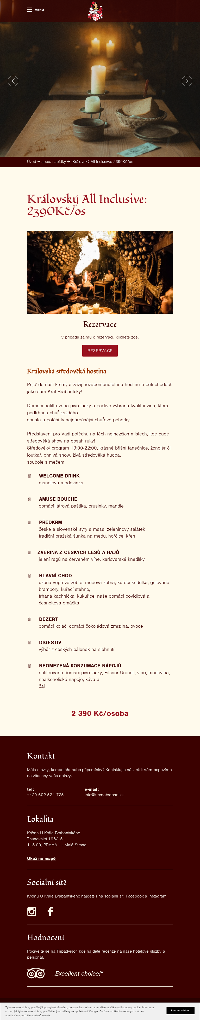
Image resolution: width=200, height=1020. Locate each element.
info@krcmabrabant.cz (104, 794)
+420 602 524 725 (45, 794)
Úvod (31, 161)
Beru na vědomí (180, 1010)
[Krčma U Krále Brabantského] (95, 11)
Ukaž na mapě (41, 858)
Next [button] (187, 81)
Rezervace (100, 350)
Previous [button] (13, 81)
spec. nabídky (53, 161)
